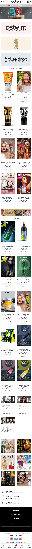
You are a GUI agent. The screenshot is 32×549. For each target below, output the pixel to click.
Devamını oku (6, 413)
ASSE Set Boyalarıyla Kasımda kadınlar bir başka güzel (22, 406)
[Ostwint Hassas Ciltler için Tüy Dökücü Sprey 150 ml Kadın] (24, 183)
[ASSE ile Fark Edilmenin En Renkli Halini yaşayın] (8, 399)
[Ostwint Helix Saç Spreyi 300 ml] (8, 148)
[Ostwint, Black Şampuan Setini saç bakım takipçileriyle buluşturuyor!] (8, 420)
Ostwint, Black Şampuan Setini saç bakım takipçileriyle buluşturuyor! (7, 427)
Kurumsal (16, 510)
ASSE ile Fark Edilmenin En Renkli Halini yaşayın (6, 406)
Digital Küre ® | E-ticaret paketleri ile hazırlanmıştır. (16, 542)
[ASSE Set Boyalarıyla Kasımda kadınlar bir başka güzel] (24, 399)
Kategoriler (16, 518)
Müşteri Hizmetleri (16, 514)
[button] (1, 12)
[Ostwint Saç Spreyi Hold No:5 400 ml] (24, 301)
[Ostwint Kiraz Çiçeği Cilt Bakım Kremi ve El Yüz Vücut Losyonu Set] (8, 183)
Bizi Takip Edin (16, 525)
